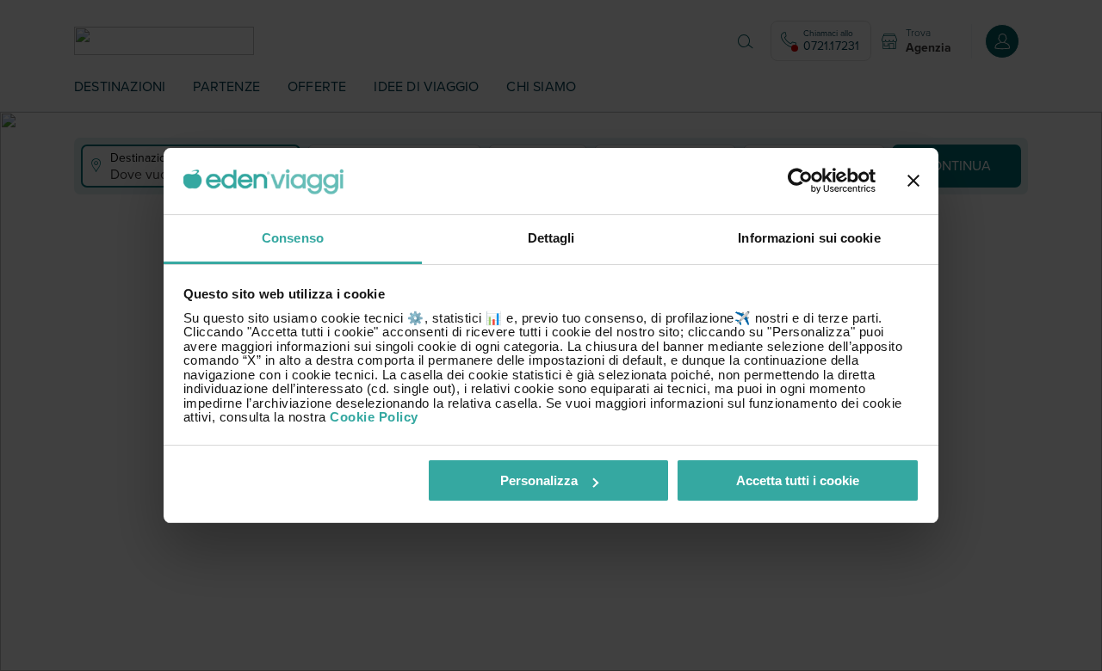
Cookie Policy (374, 416)
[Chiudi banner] (913, 181)
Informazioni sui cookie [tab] (809, 238)
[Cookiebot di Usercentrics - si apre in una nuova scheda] (800, 181)
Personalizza (539, 480)
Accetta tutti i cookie (797, 480)
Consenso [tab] (293, 238)
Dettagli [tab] (551, 238)
